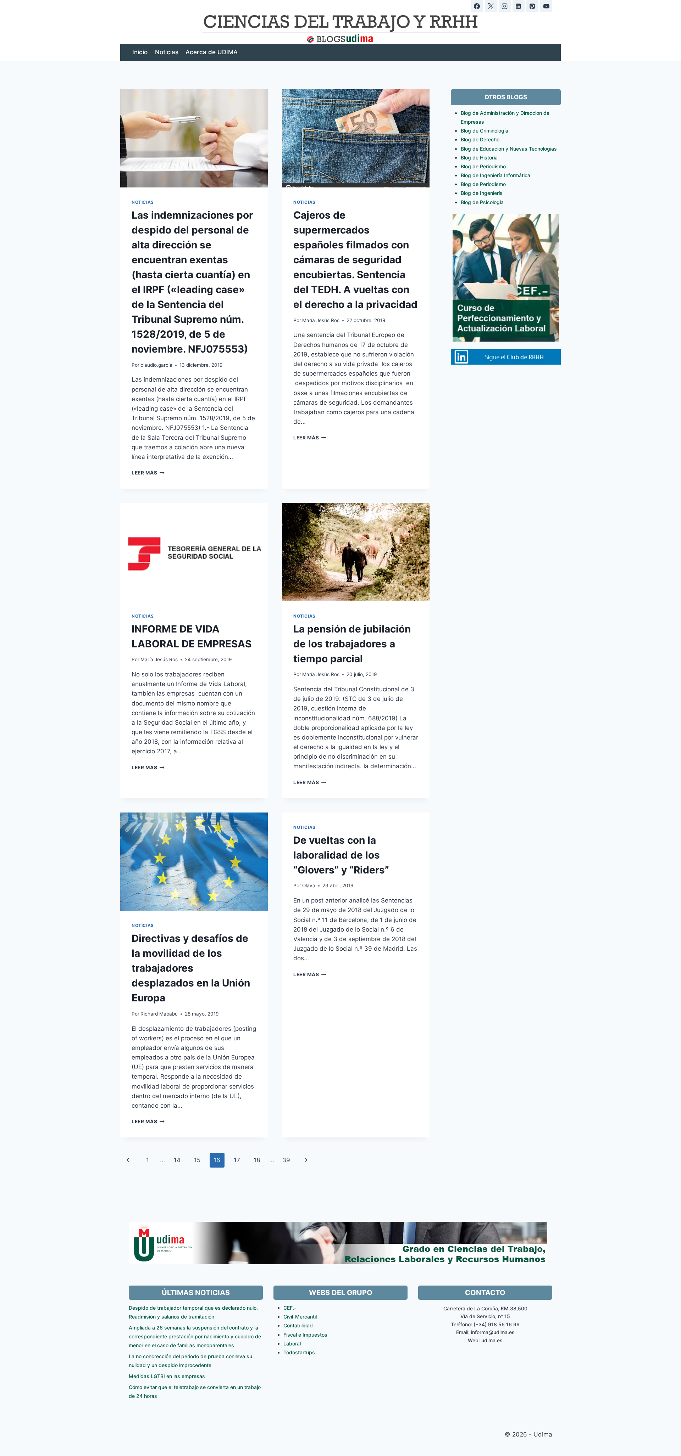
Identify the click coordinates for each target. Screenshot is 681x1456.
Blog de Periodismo (483, 166)
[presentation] (194, 138)
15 (197, 1160)
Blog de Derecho (480, 139)
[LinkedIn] (519, 6)
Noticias (166, 52)
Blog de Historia (479, 157)
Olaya (308, 885)
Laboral (292, 1343)
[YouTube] (546, 6)
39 (286, 1160)
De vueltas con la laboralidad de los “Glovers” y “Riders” (341, 855)
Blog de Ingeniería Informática (495, 175)
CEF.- (289, 1308)
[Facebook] (477, 6)
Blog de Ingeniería (482, 193)
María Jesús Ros (320, 320)
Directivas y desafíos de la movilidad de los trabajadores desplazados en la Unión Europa (191, 968)
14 (177, 1160)
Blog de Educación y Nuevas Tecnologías (509, 149)
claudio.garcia (156, 365)
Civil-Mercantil (300, 1317)
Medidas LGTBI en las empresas (167, 1376)
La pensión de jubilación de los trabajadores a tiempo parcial (352, 644)
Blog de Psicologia (482, 202)
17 (237, 1160)
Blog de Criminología (484, 131)
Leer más (148, 473)
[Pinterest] (532, 6)
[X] (491, 6)
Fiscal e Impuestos (305, 1335)
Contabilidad (298, 1325)
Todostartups (299, 1352)
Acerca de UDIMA (212, 52)
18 (257, 1160)
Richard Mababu (159, 1014)
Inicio (140, 52)
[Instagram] (505, 6)
